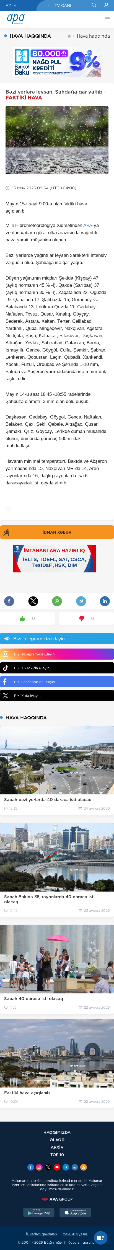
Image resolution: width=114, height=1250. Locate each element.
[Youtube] (57, 1168)
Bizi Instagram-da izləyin (34, 654)
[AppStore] (75, 1213)
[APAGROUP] (57, 1199)
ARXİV (57, 1147)
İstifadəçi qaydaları (41, 1234)
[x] (48, 1168)
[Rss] (83, 1168)
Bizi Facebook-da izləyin (34, 682)
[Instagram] (39, 1168)
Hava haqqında (93, 36)
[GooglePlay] (39, 1213)
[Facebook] (30, 1168)
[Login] (106, 5)
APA (87, 225)
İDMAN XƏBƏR (57, 532)
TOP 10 (57, 1154)
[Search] (94, 5)
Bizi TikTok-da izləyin (31, 668)
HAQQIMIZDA (57, 1132)
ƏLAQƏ (57, 1139)
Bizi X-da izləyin (27, 696)
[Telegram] (66, 1168)
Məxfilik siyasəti (75, 1234)
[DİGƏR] (106, 19)
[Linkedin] (74, 1168)
